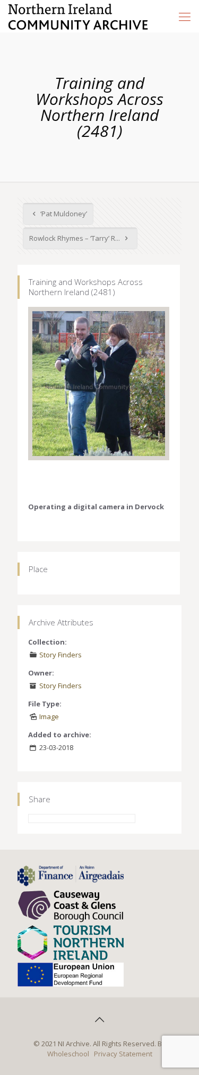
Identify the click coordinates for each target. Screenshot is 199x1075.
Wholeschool (68, 1053)
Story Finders (60, 654)
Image (49, 716)
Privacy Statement (123, 1053)
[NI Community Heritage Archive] (78, 16)
